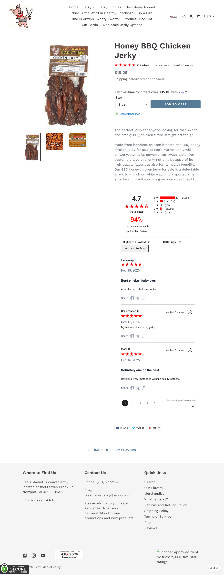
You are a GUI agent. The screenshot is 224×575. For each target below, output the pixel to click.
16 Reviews (143, 65)
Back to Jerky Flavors (114, 450)
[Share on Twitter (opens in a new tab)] (138, 298)
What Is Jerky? (156, 499)
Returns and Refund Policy (165, 505)
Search (149, 482)
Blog (147, 522)
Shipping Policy (156, 511)
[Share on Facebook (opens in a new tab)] (132, 298)
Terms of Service (157, 516)
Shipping (121, 79)
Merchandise (154, 493)
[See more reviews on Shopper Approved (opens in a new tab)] (143, 298)
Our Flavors (153, 488)
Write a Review (135, 248)
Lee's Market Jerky (47, 567)
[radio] (174, 197)
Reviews (150, 528)
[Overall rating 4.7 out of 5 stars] (124, 65)
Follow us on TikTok (38, 500)
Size (118, 97)
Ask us (189, 65)
